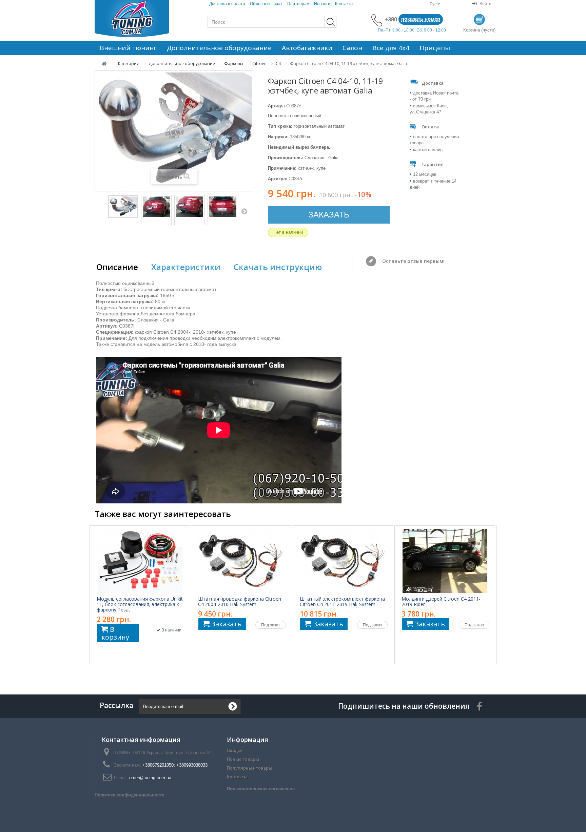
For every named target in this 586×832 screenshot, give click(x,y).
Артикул (276, 105)
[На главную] (104, 63)
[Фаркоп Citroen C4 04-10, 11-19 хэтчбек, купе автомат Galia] (123, 206)
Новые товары (243, 759)
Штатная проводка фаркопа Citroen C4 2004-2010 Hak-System (239, 601)
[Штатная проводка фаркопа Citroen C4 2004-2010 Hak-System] (241, 561)
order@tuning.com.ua (150, 777)
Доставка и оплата (227, 3)
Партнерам (298, 3)
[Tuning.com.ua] (140, 18)
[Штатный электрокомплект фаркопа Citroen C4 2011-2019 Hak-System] (343, 561)
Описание (117, 266)
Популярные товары (249, 768)
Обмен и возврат (266, 3)
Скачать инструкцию (278, 266)
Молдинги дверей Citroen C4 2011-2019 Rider (441, 601)
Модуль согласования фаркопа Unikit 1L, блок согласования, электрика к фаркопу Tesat (140, 604)
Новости (322, 3)
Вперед (244, 211)
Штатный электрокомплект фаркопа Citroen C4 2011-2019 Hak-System (342, 601)
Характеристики (185, 266)
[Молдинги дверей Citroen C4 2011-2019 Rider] (445, 561)
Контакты (344, 3)
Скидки (235, 750)
